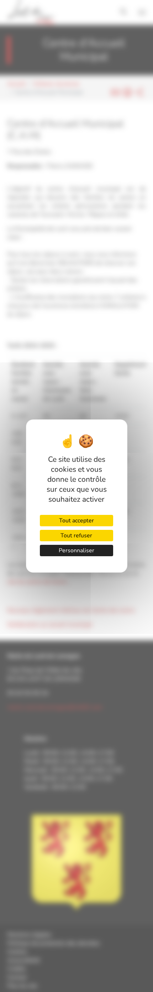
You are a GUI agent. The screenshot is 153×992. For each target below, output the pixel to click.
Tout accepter (76, 521)
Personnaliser (76, 550)
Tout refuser (76, 535)
